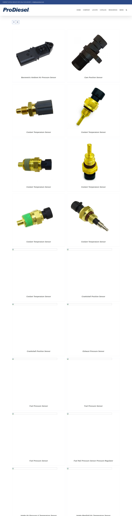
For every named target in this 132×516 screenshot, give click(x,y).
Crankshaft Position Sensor (93, 296)
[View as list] (17, 22)
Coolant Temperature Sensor (38, 132)
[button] (126, 10)
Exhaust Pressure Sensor (93, 351)
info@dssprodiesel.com (38, 2)
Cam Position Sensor (93, 77)
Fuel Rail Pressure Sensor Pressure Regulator (93, 461)
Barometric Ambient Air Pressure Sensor (38, 77)
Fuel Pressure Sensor (38, 406)
